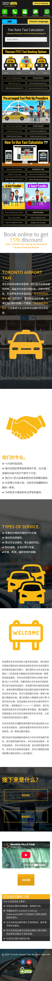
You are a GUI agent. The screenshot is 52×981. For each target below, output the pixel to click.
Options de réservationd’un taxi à (38, 88)
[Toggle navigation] (4, 11)
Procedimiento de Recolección (38, 131)
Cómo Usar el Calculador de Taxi (38, 174)
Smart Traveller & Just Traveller (14, 212)
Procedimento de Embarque (14, 136)
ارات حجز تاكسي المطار (14, 83)
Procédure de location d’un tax (38, 136)
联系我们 (26, 816)
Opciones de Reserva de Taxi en (38, 83)
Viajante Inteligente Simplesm (14, 222)
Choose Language (41, 3)
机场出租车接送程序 (38, 126)
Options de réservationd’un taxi (38, 179)
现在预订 (26, 795)
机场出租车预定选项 (38, 78)
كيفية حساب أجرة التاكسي (14, 174)
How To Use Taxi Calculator (14, 169)
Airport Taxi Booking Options (14, 78)
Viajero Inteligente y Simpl (38, 217)
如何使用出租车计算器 (38, 169)
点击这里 (26, 880)
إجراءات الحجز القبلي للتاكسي (14, 131)
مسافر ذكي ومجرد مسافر (14, 217)
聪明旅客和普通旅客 (38, 212)
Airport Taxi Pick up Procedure (14, 126)
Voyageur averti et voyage (38, 222)
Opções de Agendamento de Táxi (14, 88)
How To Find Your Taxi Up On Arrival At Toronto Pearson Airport (26, 246)
